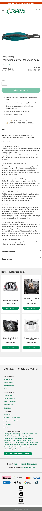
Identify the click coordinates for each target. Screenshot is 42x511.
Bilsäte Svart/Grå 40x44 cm (10, 338)
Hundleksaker (26, 440)
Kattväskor (15, 447)
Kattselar (6, 444)
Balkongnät (7, 434)
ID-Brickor (16, 449)
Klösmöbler (33, 444)
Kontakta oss (8, 408)
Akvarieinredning (23, 444)
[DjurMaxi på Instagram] (21, 502)
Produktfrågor (8, 405)
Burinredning (16, 434)
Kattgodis (30, 436)
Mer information (8, 252)
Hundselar (35, 442)
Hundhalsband (18, 438)
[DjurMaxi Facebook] (21, 495)
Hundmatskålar (24, 447)
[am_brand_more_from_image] (10, 286)
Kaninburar (24, 434)
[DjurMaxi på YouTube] (21, 489)
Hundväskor (7, 447)
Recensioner (7, 259)
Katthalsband (28, 438)
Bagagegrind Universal (10, 300)
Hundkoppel (7, 440)
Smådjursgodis (8, 438)
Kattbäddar (7, 436)
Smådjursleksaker (18, 442)
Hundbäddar (32, 434)
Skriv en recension (6, 64)
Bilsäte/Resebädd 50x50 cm (31, 299)
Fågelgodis (15, 436)
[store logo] (15, 11)
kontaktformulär (28, 468)
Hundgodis (22, 436)
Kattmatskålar (8, 449)
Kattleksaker (7, 442)
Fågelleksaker (16, 440)
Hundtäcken (14, 444)
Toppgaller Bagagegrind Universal (31, 338)
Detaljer (5, 130)
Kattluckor (27, 442)
